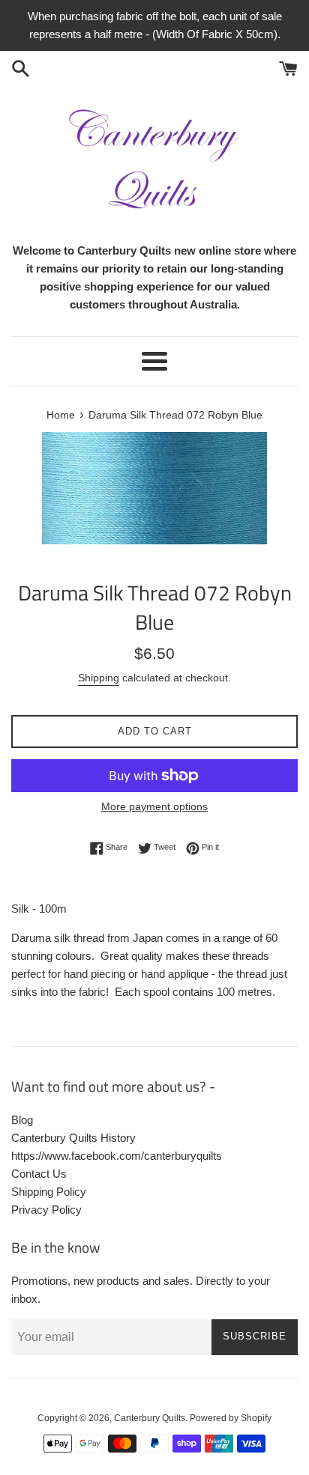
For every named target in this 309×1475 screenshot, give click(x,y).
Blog (22, 1119)
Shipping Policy (48, 1191)
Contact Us (39, 1173)
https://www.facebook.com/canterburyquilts (116, 1155)
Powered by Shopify (231, 1418)
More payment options (154, 806)
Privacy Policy (46, 1209)
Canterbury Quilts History (73, 1137)
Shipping (98, 678)
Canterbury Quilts (149, 1418)
